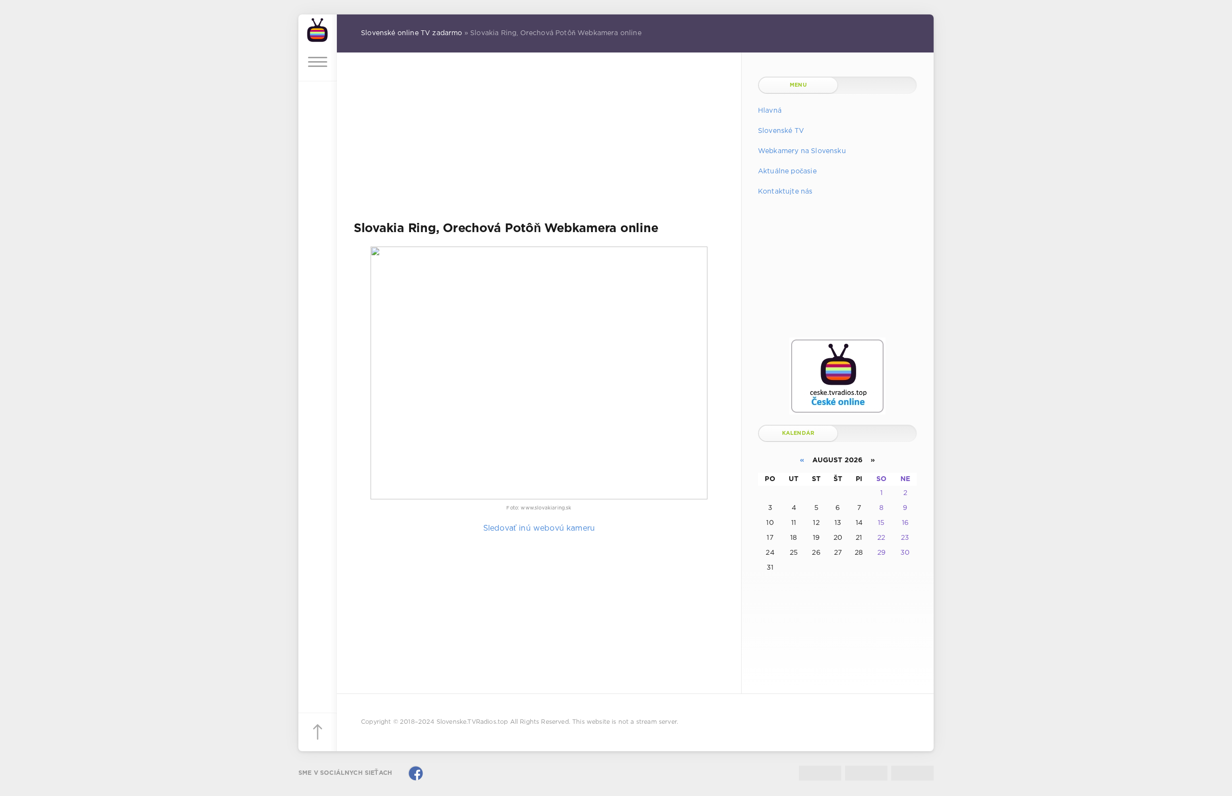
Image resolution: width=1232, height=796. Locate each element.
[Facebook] (415, 773)
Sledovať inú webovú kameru (539, 528)
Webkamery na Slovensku (802, 151)
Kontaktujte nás (785, 192)
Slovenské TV (781, 131)
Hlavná (770, 111)
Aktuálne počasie (787, 171)
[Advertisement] (539, 144)
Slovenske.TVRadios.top (472, 722)
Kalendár (798, 433)
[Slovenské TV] (317, 28)
